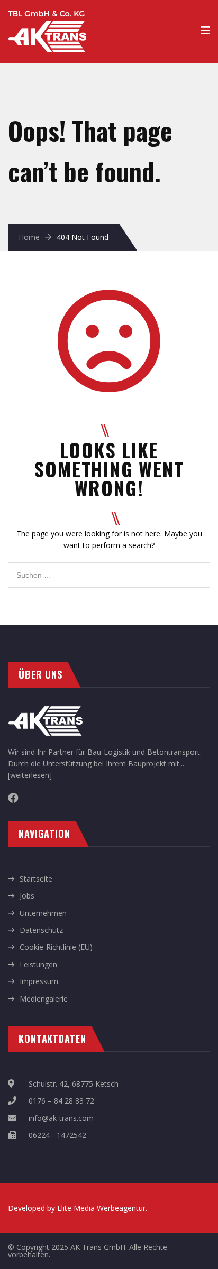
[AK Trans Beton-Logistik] (47, 16)
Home (29, 237)
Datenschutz (41, 930)
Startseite (36, 879)
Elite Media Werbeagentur (101, 1208)
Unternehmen (43, 913)
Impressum (39, 981)
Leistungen (38, 964)
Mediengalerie (44, 999)
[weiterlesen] (30, 775)
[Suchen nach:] (109, 568)
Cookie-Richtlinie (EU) (56, 947)
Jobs (27, 896)
